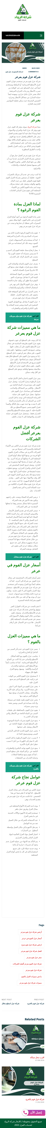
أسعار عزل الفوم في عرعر (32, 938)
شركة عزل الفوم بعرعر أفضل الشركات (27, 964)
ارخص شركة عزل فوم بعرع (32, 945)
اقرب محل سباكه (37, 1057)
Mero (24, 68)
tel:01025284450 (13, 35)
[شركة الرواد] (23, 12)
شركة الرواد (32, 127)
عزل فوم (8, 72)
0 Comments (33, 72)
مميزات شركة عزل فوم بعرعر (30, 983)
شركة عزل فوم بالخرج (35, 1099)
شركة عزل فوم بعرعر (34, 970)
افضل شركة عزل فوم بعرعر (31, 951)
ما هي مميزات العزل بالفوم (31, 977)
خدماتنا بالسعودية (17, 72)
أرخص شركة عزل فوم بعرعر (31, 932)
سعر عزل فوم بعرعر (34, 957)
